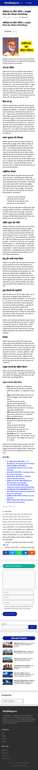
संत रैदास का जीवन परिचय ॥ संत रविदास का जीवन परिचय (20, 547)
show (14, 31)
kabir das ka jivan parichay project (19, 522)
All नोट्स (4, 741)
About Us (5, 750)
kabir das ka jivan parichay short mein (16, 524)
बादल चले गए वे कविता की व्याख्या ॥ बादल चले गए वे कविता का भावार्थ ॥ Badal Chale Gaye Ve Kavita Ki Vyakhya (24, 682)
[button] (21, 3)
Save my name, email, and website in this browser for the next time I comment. (19, 608)
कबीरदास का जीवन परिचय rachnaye (13, 535)
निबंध (3, 733)
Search (3, 624)
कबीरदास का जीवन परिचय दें (18, 537)
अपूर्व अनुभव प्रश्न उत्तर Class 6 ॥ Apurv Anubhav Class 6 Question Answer (24, 644)
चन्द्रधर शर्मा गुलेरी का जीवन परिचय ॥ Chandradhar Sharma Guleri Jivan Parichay (20, 468)
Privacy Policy (6, 758)
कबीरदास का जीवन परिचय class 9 (17, 529)
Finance (4, 739)
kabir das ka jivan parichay (14, 514)
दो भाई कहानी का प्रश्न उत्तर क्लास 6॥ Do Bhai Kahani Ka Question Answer (23, 667)
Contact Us (5, 755)
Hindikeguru (11, 3)
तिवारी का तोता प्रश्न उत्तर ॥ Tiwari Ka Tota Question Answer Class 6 (24, 652)
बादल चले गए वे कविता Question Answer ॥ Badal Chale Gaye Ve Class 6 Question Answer (24, 674)
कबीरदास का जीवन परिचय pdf (23, 532)
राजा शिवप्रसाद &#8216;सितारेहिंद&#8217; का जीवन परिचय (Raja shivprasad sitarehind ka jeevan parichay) (21, 491)
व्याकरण (3, 736)
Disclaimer (5, 753)
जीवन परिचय (8, 511)
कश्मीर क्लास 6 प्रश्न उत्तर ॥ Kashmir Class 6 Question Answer (23, 659)
